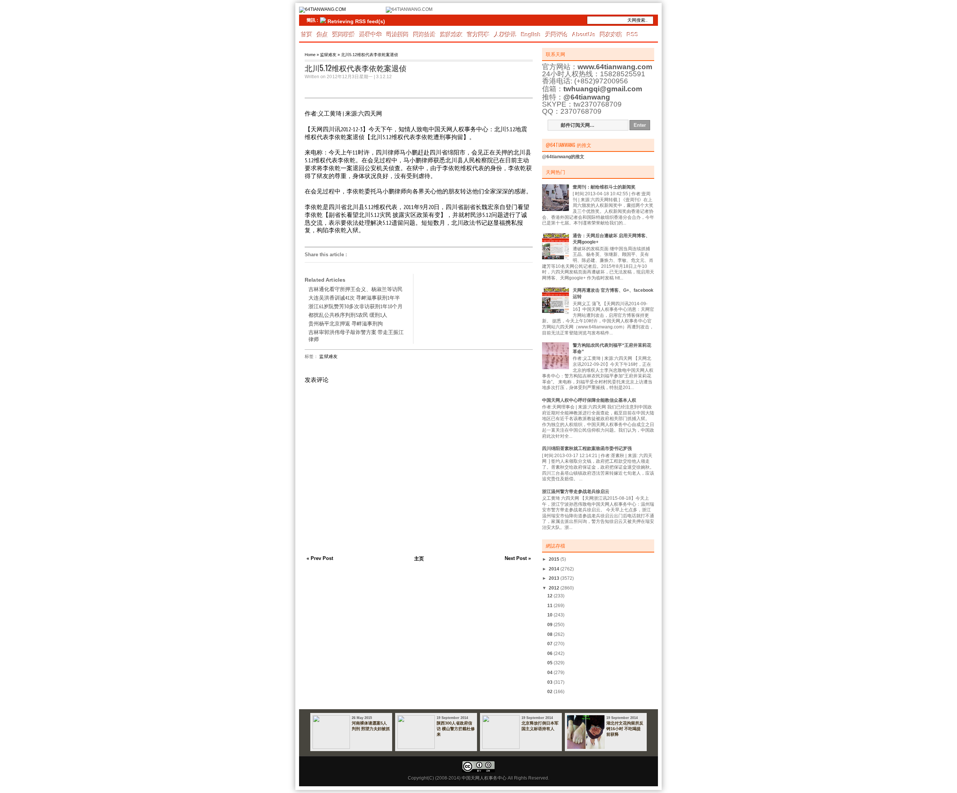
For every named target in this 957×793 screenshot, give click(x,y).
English (531, 34)
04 (550, 672)
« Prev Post (320, 558)
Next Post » (518, 558)
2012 (554, 588)
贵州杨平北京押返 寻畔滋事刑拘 (345, 323)
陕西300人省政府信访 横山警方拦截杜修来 (456, 729)
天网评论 (556, 34)
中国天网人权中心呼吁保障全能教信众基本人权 (589, 400)
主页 (419, 558)
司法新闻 (398, 34)
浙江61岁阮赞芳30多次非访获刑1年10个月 (355, 306)
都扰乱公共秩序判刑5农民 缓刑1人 (347, 315)
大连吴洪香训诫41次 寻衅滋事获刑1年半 (354, 297)
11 (550, 605)
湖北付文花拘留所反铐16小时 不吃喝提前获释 (624, 729)
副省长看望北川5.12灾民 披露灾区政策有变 (384, 214)
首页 (307, 34)
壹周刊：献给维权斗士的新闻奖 (604, 187)
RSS (632, 34)
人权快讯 (505, 34)
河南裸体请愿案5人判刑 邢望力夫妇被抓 (371, 726)
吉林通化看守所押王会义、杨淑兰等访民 (355, 289)
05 (550, 662)
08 (550, 634)
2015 (554, 559)
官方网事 (478, 34)
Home (310, 54)
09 (550, 624)
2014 (554, 569)
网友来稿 (611, 34)
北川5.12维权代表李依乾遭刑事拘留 (416, 137)
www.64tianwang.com (615, 67)
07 (550, 643)
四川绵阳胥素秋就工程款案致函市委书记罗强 (587, 448)
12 (550, 595)
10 (550, 615)
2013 (554, 578)
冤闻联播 (344, 34)
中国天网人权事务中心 (484, 778)
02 (550, 691)
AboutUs (584, 34)
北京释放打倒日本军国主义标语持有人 (539, 726)
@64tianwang (586, 97)
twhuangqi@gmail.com (602, 89)
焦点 (322, 34)
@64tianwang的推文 (563, 156)
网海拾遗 (424, 34)
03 (550, 682)
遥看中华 (371, 34)
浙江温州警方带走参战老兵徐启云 (575, 491)
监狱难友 (451, 34)
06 (550, 653)
